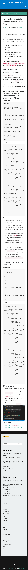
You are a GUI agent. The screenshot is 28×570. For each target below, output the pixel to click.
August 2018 (6, 513)
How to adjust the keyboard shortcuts (14, 427)
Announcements (7, 544)
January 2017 (6, 523)
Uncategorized (6, 549)
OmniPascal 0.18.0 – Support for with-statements (11, 458)
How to (20, 27)
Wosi (5, 27)
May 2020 (5, 509)
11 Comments (7, 30)
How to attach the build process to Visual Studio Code (13, 21)
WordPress (11, 568)
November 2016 (6, 525)
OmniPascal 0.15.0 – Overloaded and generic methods (13, 469)
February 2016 (6, 529)
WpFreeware (22, 568)
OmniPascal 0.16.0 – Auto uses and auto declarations (12, 465)
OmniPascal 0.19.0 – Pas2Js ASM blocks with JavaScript (12, 454)
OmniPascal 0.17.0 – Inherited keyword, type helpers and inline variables (13, 461)
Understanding (11, 425)
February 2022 (6, 507)
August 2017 (6, 516)
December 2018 (6, 511)
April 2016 (5, 527)
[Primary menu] (4, 2)
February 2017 (6, 520)
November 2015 (6, 534)
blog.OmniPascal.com (14, 2)
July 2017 (5, 518)
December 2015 (6, 532)
